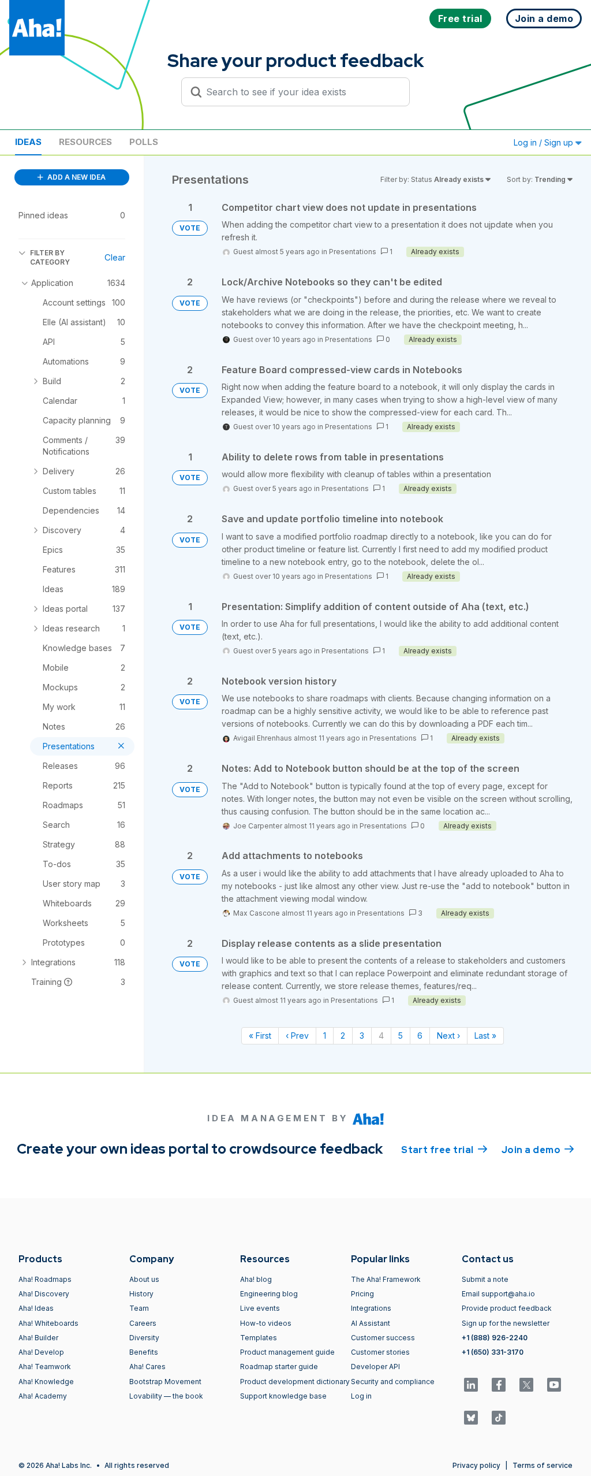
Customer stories (380, 1352)
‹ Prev (297, 1035)
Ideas (28, 141)
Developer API (375, 1366)
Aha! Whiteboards (48, 1323)
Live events (260, 1308)
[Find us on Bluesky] (471, 1417)
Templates (258, 1337)
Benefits (143, 1352)
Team (139, 1308)
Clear (114, 257)
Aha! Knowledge (46, 1381)
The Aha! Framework (386, 1279)
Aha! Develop (41, 1352)
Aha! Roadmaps (45, 1279)
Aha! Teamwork (44, 1366)
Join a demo (538, 1150)
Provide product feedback (507, 1308)
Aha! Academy (42, 1396)
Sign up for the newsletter (505, 1323)
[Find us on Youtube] (554, 1384)
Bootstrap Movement (165, 1381)
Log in (361, 1396)
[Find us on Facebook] (498, 1384)
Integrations (371, 1308)
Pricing (362, 1293)
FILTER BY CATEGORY (50, 257)
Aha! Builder (38, 1337)
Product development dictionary (295, 1381)
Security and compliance (393, 1381)
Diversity (144, 1337)
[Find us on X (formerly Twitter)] (526, 1384)
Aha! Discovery (43, 1293)
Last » (485, 1035)
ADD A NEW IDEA (76, 177)
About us (144, 1279)
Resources (85, 141)
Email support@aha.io (498, 1293)
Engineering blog (269, 1293)
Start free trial (444, 1150)
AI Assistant (370, 1323)
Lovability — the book (166, 1396)
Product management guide (287, 1352)
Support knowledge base (283, 1396)
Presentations (352, 251)
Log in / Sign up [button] (544, 142)
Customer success (383, 1337)
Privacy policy (476, 1465)
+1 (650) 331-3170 (492, 1352)
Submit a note (485, 1279)
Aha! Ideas (36, 1308)
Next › (448, 1035)
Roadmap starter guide (279, 1366)
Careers (142, 1323)
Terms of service (543, 1465)
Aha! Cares (147, 1366)
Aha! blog (256, 1279)
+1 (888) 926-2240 (495, 1337)
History (141, 1293)
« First (260, 1035)
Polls (143, 141)
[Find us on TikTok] (498, 1417)
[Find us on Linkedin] (471, 1384)
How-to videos (265, 1323)
